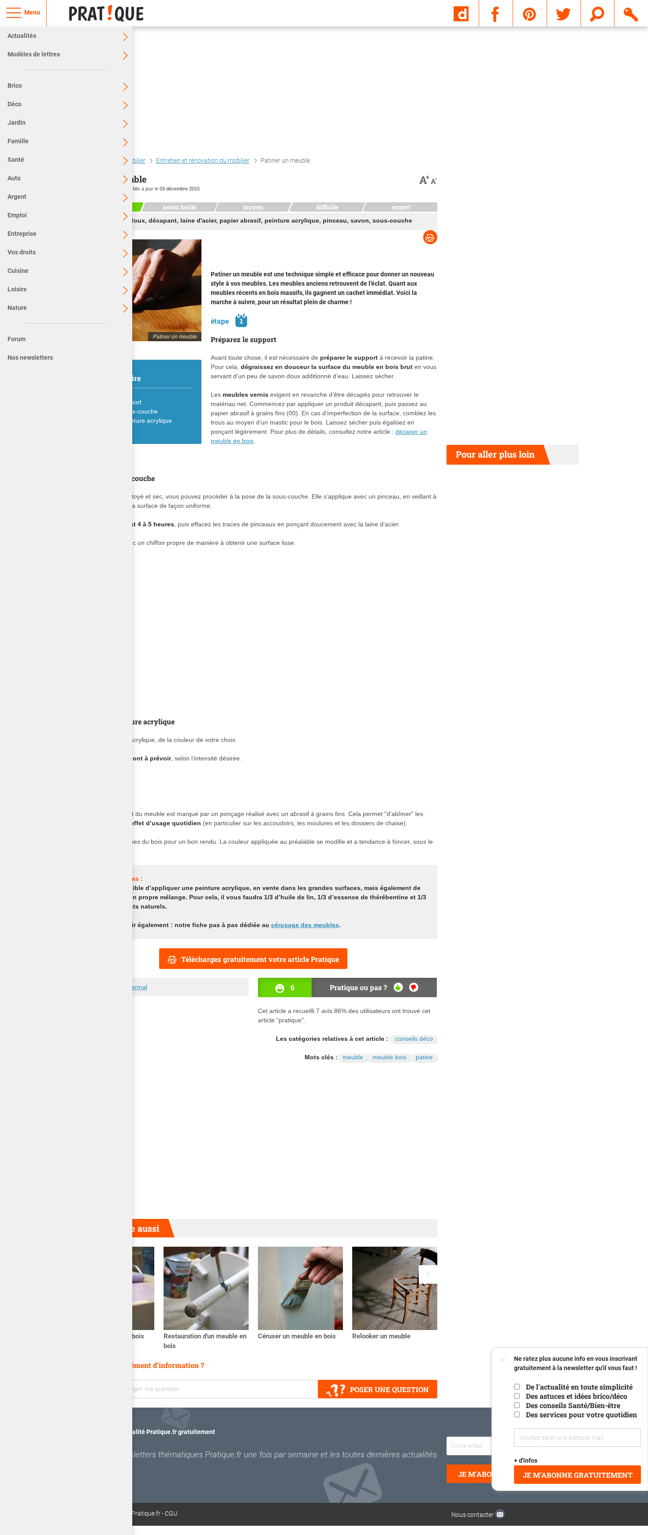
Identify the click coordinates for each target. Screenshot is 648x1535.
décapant (163, 220)
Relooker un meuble (381, 1336)
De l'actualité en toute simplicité (579, 1386)
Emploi (17, 215)
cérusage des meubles (305, 924)
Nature (17, 307)
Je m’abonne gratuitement (578, 1474)
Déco (14, 104)
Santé (15, 159)
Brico (14, 85)
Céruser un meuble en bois (297, 1336)
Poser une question (389, 1389)
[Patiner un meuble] (135, 290)
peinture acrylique (291, 220)
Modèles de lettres (33, 54)
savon (359, 220)
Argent (16, 196)
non (413, 987)
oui (398, 987)
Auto (14, 178)
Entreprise (22, 233)
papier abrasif (240, 220)
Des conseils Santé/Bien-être (573, 1405)
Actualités (21, 35)
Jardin (16, 122)
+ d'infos (526, 1460)
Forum (16, 339)
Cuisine (18, 270)
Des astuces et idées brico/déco (576, 1396)
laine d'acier (198, 220)
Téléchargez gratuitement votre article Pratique (260, 959)
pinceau (335, 220)
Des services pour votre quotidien (581, 1414)
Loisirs (16, 289)
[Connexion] (631, 12)
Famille (18, 141)
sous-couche (392, 220)
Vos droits (21, 252)
